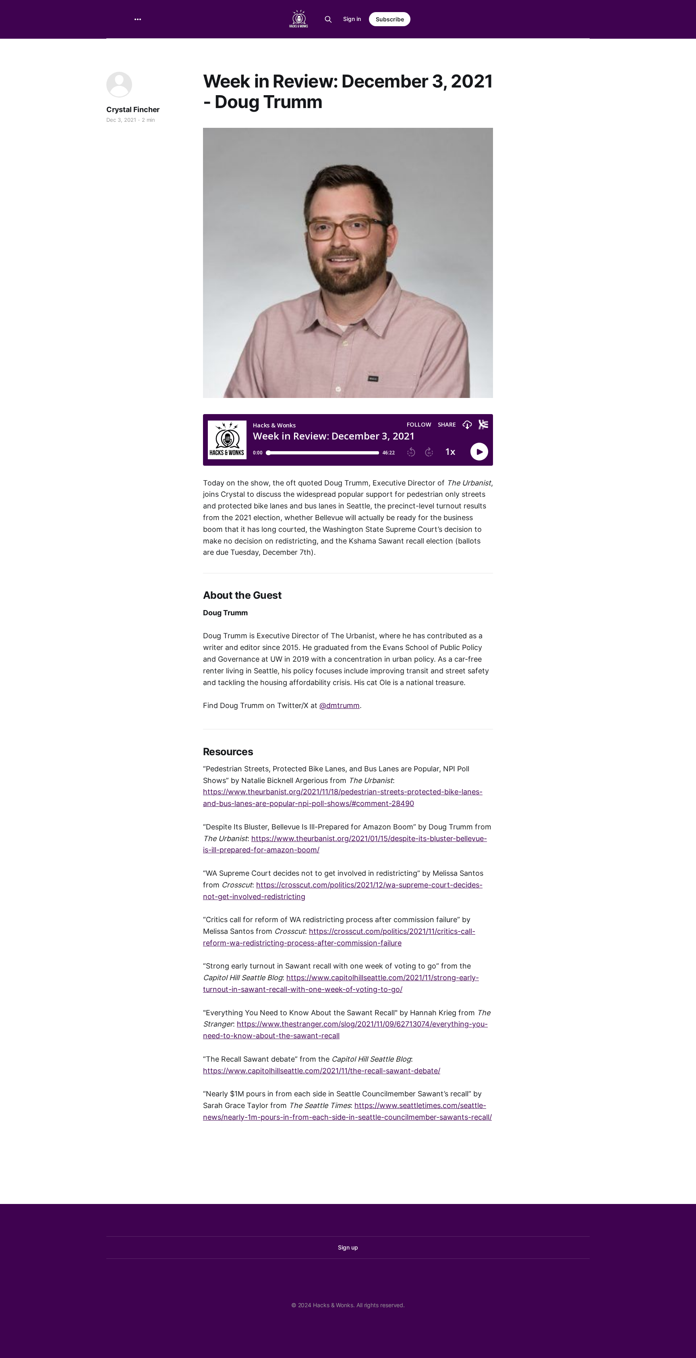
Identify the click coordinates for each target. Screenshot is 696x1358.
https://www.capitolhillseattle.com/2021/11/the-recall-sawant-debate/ (321, 1070)
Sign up (348, 1247)
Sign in (352, 18)
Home (137, 49)
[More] (138, 19)
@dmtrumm (339, 705)
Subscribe (390, 19)
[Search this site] (328, 19)
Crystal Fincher (133, 109)
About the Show (183, 49)
